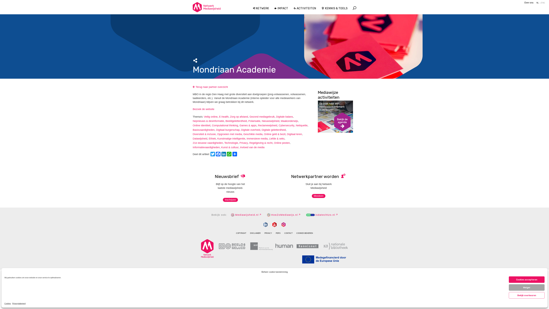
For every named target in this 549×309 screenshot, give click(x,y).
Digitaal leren (294, 134)
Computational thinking (225, 125)
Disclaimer (255, 233)
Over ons (528, 2)
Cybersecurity (286, 125)
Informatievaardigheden (206, 147)
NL (537, 3)
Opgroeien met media (229, 134)
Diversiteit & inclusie (204, 134)
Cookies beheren (304, 233)
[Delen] (235, 154)
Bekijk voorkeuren (526, 295)
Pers (278, 233)
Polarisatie (254, 121)
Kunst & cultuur (230, 147)
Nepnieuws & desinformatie (208, 121)
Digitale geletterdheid (274, 129)
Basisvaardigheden (204, 129)
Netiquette (302, 125)
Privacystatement (19, 304)
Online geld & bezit (275, 134)
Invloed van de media (252, 147)
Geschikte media (252, 134)
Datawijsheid (200, 138)
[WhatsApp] (229, 154)
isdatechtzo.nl (325, 214)
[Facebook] (218, 154)
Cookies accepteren (526, 279)
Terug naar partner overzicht (211, 87)
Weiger (526, 287)
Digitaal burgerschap (228, 129)
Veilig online (211, 116)
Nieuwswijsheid (270, 121)
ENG (543, 3)
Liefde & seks (277, 138)
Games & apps (247, 125)
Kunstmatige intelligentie (231, 138)
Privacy (243, 142)
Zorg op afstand (239, 116)
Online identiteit (201, 125)
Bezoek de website (203, 109)
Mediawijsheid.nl (247, 214)
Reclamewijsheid (267, 125)
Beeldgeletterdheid (236, 121)
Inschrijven (230, 200)
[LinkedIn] (224, 154)
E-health (224, 116)
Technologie (231, 142)
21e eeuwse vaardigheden (208, 142)
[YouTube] (274, 224)
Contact (288, 233)
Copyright (241, 233)
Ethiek (212, 138)
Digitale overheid (250, 129)
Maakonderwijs (289, 121)
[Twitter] (213, 154)
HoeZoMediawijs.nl (284, 214)
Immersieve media (257, 138)
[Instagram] (283, 224)
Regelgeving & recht (260, 142)
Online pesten (282, 142)
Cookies (7, 304)
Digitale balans (284, 116)
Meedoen (318, 196)
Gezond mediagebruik (262, 116)
